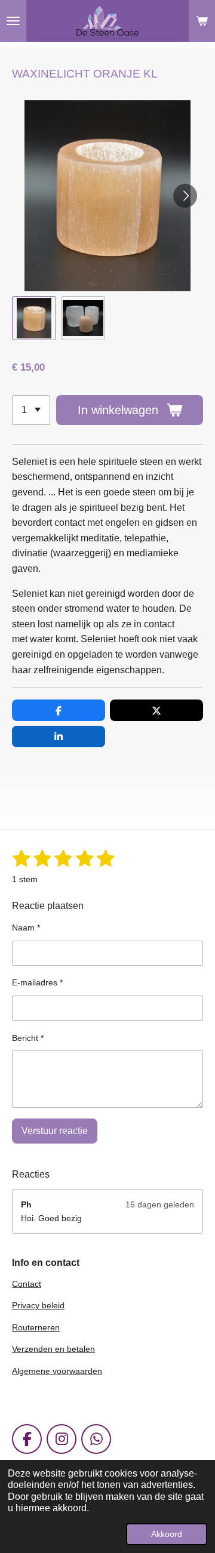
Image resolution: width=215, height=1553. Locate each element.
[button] (34, 318)
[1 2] (31, 410)
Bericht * (28, 1038)
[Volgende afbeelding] (185, 196)
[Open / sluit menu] (13, 21)
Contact (26, 1284)
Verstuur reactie (55, 1131)
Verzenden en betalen (53, 1349)
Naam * (26, 927)
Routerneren (36, 1327)
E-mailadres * (37, 982)
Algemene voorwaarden (57, 1371)
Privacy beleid (38, 1305)
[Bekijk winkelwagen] (202, 21)
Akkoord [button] (166, 1534)
